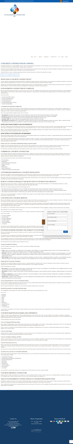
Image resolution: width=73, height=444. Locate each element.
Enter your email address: (51, 221)
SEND (65, 231)
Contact (66, 56)
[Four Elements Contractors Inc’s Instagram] (11, 428)
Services (40, 56)
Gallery (62, 56)
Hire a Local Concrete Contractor (10, 75)
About (35, 56)
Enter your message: (51, 224)
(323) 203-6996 (17, 423)
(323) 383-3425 (14, 422)
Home (32, 56)
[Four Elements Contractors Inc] (14, 9)
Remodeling (46, 56)
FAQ (59, 56)
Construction (53, 56)
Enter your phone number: (52, 217)
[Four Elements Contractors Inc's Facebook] (13, 428)
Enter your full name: (51, 213)
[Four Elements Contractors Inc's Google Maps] (14, 428)
